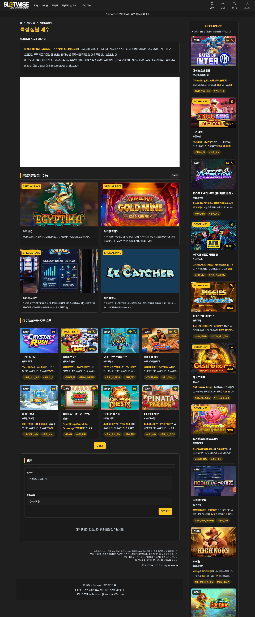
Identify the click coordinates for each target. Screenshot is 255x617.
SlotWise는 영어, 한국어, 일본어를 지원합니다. (127, 14)
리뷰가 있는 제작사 (70, 5)
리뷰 (36, 5)
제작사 (55, 5)
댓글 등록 (165, 511)
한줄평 (30, 472)
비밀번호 (31, 494)
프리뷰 (45, 5)
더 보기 (175, 175)
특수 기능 (86, 5)
